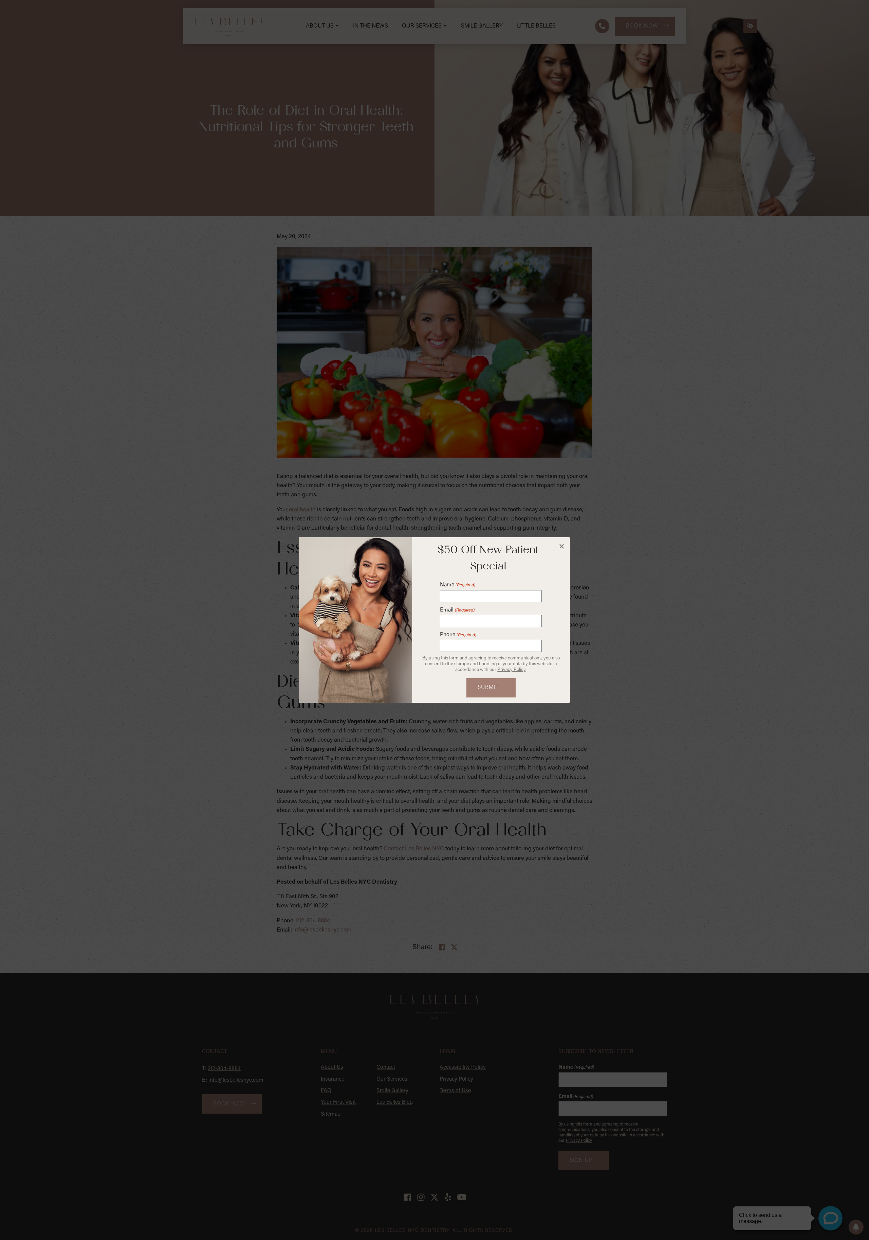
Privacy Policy (511, 670)
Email (457, 610)
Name (457, 585)
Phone (458, 635)
